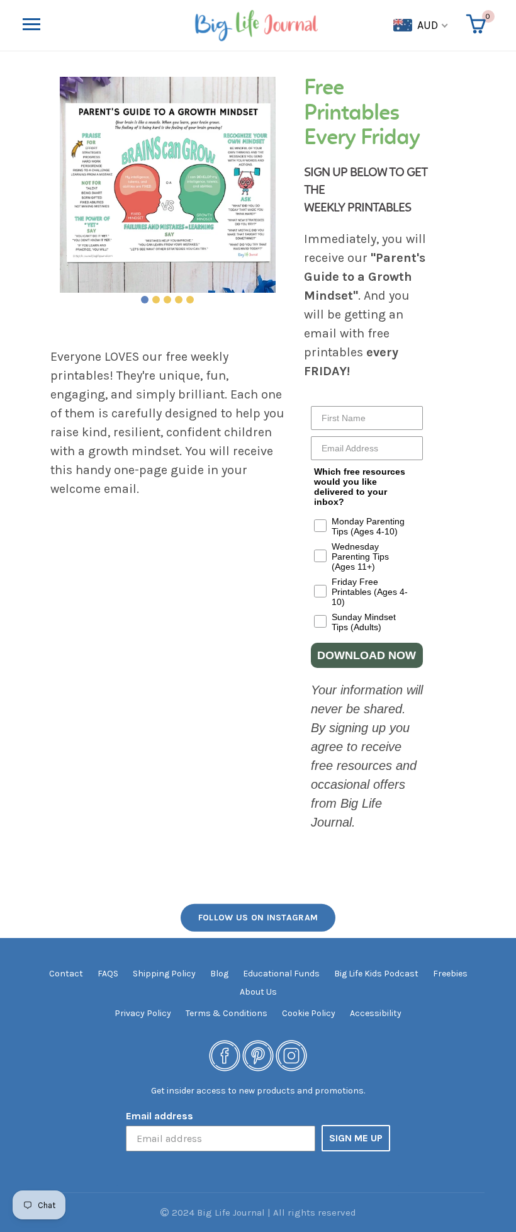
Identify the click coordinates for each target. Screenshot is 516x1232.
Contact (66, 973)
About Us (258, 991)
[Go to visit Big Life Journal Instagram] (291, 1054)
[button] (106, 25)
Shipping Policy (164, 973)
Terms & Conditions (226, 1013)
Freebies (450, 973)
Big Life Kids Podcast (376, 973)
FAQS (108, 973)
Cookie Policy (308, 1013)
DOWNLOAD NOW (366, 655)
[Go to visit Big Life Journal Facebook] (224, 1054)
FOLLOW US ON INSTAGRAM (258, 917)
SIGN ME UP (356, 1138)
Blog (219, 973)
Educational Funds (281, 973)
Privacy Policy (143, 1013)
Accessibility (375, 1013)
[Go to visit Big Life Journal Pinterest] (258, 1054)
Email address (159, 1116)
